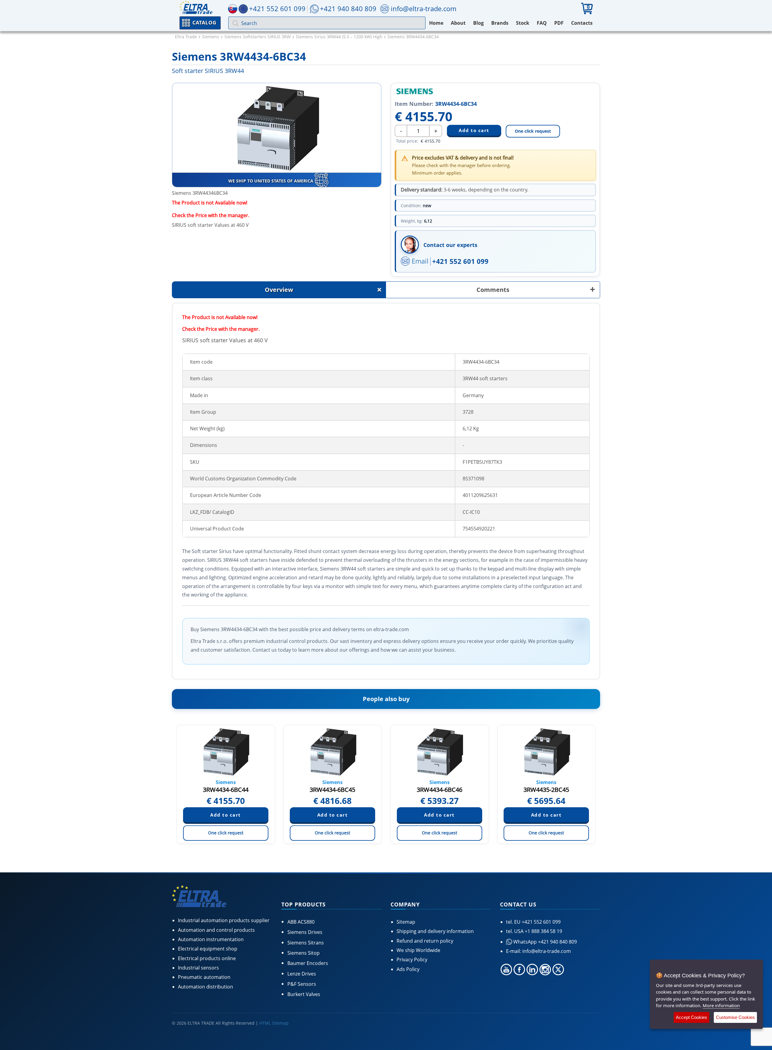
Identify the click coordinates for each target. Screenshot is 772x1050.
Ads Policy (408, 969)
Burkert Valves (303, 994)
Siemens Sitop (303, 953)
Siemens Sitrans (305, 942)
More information (721, 1005)
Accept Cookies (691, 1017)
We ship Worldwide (418, 950)
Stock (522, 23)
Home (436, 23)
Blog (478, 23)
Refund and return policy (425, 941)
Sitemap (406, 922)
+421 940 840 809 (348, 8)
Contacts (582, 23)
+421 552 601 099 (460, 261)
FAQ (542, 23)
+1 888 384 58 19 (543, 931)
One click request (533, 131)
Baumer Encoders (307, 963)
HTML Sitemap (274, 1023)
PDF (559, 23)
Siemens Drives (304, 932)
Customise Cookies (735, 1017)
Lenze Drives (301, 973)
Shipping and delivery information (435, 931)
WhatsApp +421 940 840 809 (544, 941)
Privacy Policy (412, 959)
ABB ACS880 (301, 922)
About (458, 23)
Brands (499, 23)
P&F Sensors (301, 984)
